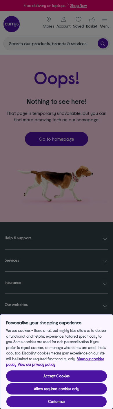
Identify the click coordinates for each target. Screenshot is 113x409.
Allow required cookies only (56, 388)
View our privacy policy (36, 364)
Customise (56, 401)
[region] (56, 361)
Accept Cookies (56, 376)
